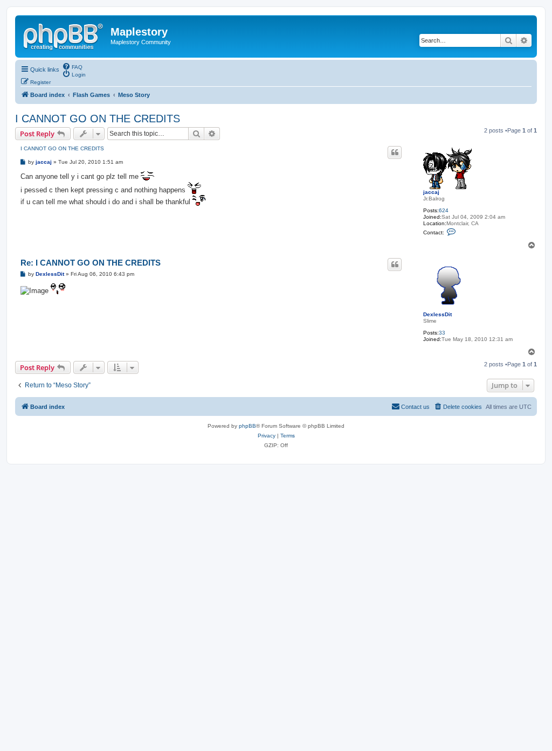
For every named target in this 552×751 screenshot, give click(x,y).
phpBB (247, 426)
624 (443, 210)
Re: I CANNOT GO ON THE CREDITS (90, 262)
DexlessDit (437, 314)
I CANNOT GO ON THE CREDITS (97, 118)
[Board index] (64, 35)
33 (442, 333)
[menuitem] (72, 66)
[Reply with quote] (395, 152)
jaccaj (431, 192)
